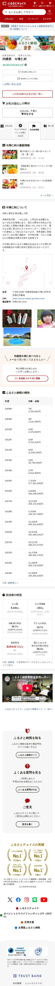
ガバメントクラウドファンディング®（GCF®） (28, 915)
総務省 (11, 583)
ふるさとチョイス (29, 908)
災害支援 (29, 922)
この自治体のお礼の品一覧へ (27, 94)
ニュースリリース (33, 983)
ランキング (33, 19)
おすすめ (47, 19)
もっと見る (45, 195)
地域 (21, 19)
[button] (49, 12)
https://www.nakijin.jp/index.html (29, 298)
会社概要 (17, 983)
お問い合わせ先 (12, 84)
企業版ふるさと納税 (29, 927)
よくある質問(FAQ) (27, 789)
